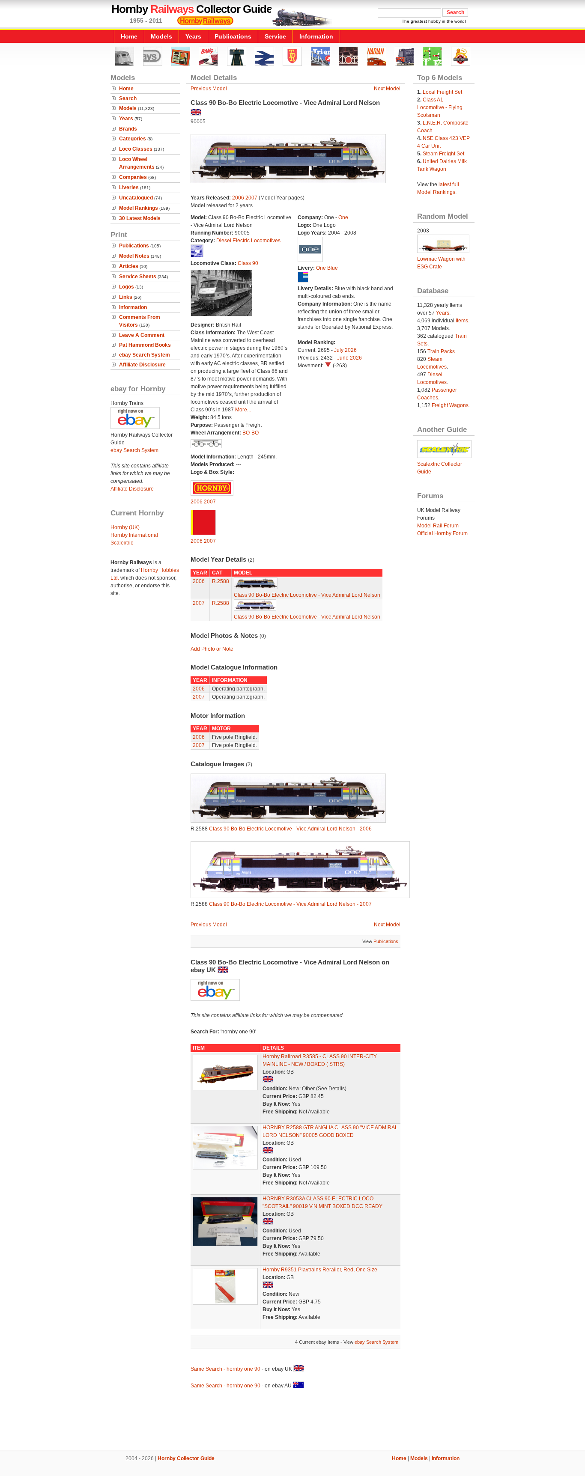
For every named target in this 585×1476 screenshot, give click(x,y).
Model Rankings (138, 208)
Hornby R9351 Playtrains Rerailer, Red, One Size (320, 1270)
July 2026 (345, 350)
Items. (462, 321)
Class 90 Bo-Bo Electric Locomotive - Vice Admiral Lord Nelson (307, 595)
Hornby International (134, 535)
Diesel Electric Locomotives (248, 241)
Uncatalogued (136, 198)
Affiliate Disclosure (142, 365)
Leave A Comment (141, 335)
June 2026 (349, 358)
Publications (233, 36)
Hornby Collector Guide (186, 1458)
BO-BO (250, 433)
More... (243, 410)
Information (316, 36)
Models (161, 36)
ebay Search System (144, 355)
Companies (133, 177)
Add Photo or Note (212, 649)
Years (193, 36)
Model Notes (134, 256)
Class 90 (248, 263)
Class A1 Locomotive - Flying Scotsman (440, 107)
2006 (238, 198)
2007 (251, 198)
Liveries (129, 187)
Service (275, 36)
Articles (128, 266)
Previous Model (209, 89)
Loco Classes (135, 149)
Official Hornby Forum (442, 533)
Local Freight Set (442, 92)
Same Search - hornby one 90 (225, 1369)
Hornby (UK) (125, 527)
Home (129, 36)
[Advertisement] (292, 1421)
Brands (128, 129)
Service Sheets (137, 277)
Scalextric (121, 543)
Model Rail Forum (438, 526)
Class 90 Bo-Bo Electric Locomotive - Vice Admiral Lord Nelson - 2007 (290, 904)
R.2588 (220, 581)
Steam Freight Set (443, 154)
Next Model (387, 89)
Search (128, 98)
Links (125, 297)
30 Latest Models (140, 218)
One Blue (327, 268)
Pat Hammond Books (145, 345)
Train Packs (441, 351)
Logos (126, 287)
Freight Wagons (450, 405)
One (343, 217)
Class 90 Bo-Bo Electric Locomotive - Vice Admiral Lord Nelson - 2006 (290, 829)
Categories (132, 139)
